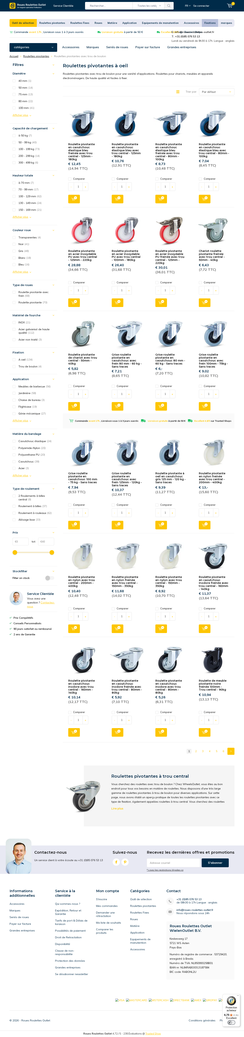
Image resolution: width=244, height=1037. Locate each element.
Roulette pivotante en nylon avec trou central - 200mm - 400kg (81, 581)
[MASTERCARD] (136, 1000)
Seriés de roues (117, 47)
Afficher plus (20, 115)
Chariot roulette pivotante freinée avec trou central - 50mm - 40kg (212, 255)
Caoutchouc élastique (34, 441)
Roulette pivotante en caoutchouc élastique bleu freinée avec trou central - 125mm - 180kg (81, 152)
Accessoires (191, 22)
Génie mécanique (32, 413)
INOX (24, 322)
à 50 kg (25, 135)
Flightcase (27, 406)
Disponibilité (62, 944)
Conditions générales (202, 1020)
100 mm (26, 108)
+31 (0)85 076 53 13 (189, 899)
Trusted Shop (153, 1033)
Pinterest (125, 862)
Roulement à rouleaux (35, 513)
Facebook (116, 862)
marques (226, 22)
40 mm (24, 81)
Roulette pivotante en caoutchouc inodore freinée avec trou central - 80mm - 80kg (127, 686)
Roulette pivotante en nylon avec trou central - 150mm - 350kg (168, 581)
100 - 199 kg (29, 149)
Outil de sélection (23, 22)
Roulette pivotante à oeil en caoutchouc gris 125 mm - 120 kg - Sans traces (170, 478)
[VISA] (119, 1000)
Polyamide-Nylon (32, 448)
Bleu (23, 264)
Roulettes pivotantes (52, 22)
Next (230, 751)
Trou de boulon (30, 366)
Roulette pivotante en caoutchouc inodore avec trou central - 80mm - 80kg (168, 686)
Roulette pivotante (32, 302)
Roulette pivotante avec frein (33, 293)
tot (32, 541)
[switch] (231, 1022)
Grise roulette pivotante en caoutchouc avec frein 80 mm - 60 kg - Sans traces (127, 360)
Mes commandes (107, 906)
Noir (23, 244)
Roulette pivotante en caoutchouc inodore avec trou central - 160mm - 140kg (81, 686)
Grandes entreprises (181, 47)
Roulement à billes (32, 506)
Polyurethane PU (31, 454)
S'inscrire (101, 899)
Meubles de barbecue (34, 386)
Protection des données (70, 960)
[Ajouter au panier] (74, 199)
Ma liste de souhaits (108, 922)
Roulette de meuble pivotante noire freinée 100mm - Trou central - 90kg (212, 685)
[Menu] (238, 996)
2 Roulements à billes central (31, 497)
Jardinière (27, 393)
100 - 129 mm (30, 196)
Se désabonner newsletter (71, 974)
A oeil (25, 359)
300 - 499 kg (28, 162)
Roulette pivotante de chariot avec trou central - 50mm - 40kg (82, 359)
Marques (93, 47)
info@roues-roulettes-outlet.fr (195, 910)
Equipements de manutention (160, 22)
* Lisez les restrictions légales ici (165, 870)
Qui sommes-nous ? (67, 904)
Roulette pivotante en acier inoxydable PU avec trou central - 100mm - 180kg (126, 255)
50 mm (25, 87)
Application (129, 22)
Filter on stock (21, 578)
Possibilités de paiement (70, 930)
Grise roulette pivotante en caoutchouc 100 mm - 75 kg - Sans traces (82, 478)
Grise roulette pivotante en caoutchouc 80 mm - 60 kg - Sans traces (170, 359)
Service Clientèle (63, 5)
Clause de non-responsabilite (64, 952)
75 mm (25, 94)
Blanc (24, 258)
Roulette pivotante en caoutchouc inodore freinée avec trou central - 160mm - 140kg (213, 583)
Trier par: (191, 91)
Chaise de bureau (31, 400)
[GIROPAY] (210, 1000)
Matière (112, 22)
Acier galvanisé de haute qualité (34, 331)
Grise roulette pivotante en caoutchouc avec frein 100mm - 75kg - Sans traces (213, 360)
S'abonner (215, 863)
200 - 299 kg (29, 156)
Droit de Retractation (68, 937)
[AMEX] (196, 1000)
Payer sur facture (147, 47)
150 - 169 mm (30, 210)
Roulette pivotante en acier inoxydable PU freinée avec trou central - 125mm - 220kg (169, 257)
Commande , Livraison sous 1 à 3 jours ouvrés (48, 32)
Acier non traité (30, 339)
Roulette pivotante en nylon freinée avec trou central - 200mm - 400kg (212, 478)
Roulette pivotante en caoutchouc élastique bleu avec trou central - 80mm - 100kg (214, 150)
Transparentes (29, 237)
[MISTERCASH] (159, 1000)
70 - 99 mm (28, 189)
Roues (98, 22)
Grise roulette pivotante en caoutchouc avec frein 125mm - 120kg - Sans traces (127, 479)
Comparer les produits (104, 931)
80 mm (25, 101)
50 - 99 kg (27, 142)
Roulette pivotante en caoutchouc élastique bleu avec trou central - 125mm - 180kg (126, 150)
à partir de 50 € (122, 32)
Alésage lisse (29, 519)
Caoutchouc (28, 461)
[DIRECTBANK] (179, 1000)
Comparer (79, 178)
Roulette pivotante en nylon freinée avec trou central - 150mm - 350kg (125, 581)
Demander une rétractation (105, 914)
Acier (23, 468)
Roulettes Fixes (79, 22)
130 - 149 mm (30, 203)
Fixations (210, 22)
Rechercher (169, 6)
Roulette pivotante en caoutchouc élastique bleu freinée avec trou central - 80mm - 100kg (168, 152)
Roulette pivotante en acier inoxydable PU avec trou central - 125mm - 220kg (82, 255)
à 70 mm (26, 182)
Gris (23, 251)
